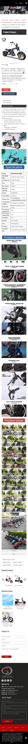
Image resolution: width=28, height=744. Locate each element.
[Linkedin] (5, 681)
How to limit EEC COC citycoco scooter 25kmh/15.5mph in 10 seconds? (20, 608)
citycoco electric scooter (9, 559)
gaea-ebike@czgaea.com (12, 690)
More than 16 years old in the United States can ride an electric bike (8, 625)
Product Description (8, 106)
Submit (6, 656)
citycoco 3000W (7, 565)
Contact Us (4, 730)
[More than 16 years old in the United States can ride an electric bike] (7, 617)
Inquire (6, 90)
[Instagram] (11, 681)
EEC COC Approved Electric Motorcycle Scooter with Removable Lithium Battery (19, 585)
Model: (4, 100)
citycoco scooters (17, 565)
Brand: (4, 102)
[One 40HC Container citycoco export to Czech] (7, 600)
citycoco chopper (17, 562)
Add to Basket (10, 94)
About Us (16, 727)
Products (9, 727)
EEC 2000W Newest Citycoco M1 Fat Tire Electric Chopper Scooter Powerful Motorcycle (9, 585)
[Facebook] (3, 681)
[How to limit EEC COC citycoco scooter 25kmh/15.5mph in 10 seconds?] (20, 600)
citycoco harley (6, 562)
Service (11, 730)
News (22, 727)
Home (3, 727)
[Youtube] (8, 681)
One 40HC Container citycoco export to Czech (8, 608)
